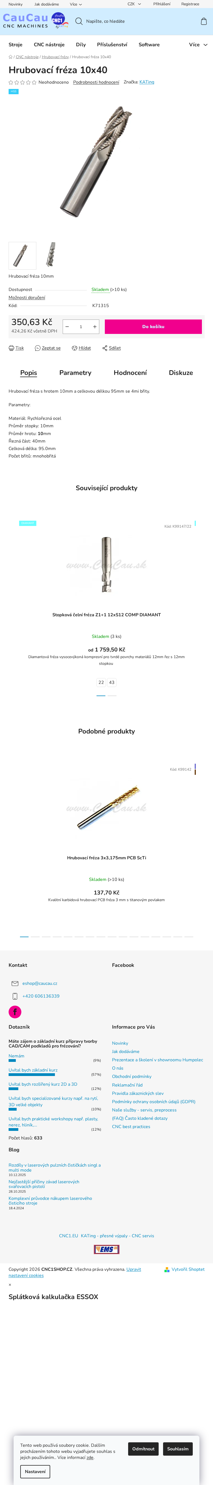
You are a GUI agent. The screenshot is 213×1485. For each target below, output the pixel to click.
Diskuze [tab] (181, 372)
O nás (117, 1068)
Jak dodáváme (47, 4)
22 (101, 682)
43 (112, 682)
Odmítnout (143, 1449)
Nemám (16, 1056)
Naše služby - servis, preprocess (144, 1110)
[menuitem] (15, 44)
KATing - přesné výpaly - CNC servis (117, 1236)
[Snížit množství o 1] (67, 327)
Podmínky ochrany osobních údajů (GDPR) (154, 1102)
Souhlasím (178, 1449)
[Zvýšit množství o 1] (95, 327)
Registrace (190, 4)
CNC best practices (131, 1127)
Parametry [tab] (75, 372)
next (200, 606)
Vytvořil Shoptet (188, 1269)
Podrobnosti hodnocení (96, 82)
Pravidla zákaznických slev (138, 1093)
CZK (132, 4)
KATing (147, 82)
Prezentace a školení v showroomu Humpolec (157, 1060)
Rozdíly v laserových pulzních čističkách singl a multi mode (55, 1168)
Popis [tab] (28, 372)
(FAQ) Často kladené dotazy (140, 1118)
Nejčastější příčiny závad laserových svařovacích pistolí (44, 1184)
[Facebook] (15, 1012)
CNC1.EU (68, 1236)
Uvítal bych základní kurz (33, 1070)
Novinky (15, 4)
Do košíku (153, 327)
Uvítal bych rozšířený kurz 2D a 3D (43, 1084)
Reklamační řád (127, 1085)
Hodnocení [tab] (130, 372)
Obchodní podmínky (131, 1077)
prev (13, 606)
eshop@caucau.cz (39, 983)
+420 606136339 (41, 996)
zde (90, 1458)
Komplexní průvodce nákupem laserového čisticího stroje (50, 1201)
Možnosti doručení (27, 298)
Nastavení (35, 1472)
